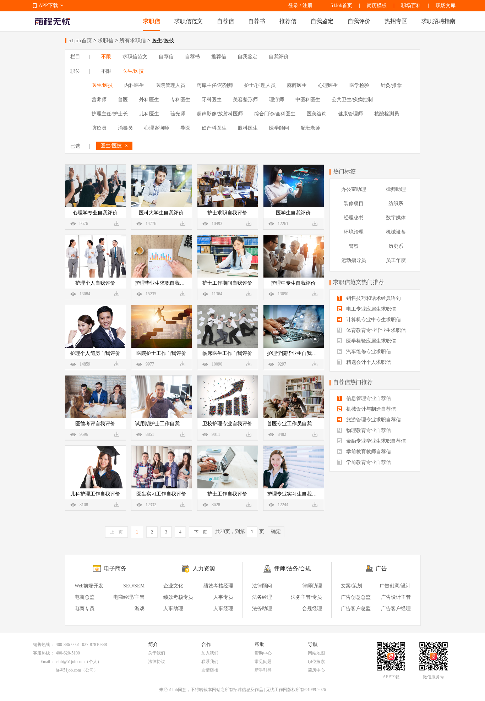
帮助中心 (263, 653)
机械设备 (396, 232)
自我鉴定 (322, 21)
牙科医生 (212, 99)
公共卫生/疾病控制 (352, 99)
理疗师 (276, 99)
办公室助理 (353, 189)
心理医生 (328, 85)
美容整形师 (245, 99)
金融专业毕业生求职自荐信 (375, 441)
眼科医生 (248, 128)
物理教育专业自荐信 (368, 430)
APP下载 (48, 5)
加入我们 (209, 653)
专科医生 (180, 99)
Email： (47, 661)
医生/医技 (133, 71)
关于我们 (156, 653)
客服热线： (43, 653)
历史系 (395, 246)
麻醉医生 (297, 85)
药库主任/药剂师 (215, 85)
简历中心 (316, 670)
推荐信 (287, 21)
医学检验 (359, 85)
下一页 (200, 532)
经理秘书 (354, 217)
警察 (354, 246)
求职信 (151, 21)
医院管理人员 (170, 85)
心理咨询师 (156, 128)
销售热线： (43, 644)
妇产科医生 (214, 128)
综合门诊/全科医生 (274, 113)
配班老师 (310, 128)
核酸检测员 (386, 113)
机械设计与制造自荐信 (370, 409)
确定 (276, 531)
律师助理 (396, 189)
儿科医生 (149, 113)
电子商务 (115, 568)
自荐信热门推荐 (353, 382)
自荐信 (225, 21)
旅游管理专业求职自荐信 (373, 419)
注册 (307, 5)
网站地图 (316, 653)
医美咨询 (317, 113)
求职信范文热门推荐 (358, 282)
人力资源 (203, 568)
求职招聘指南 (438, 21)
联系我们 (209, 661)
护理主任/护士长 (110, 113)
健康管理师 (350, 113)
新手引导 (263, 670)
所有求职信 (132, 40)
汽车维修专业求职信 (368, 351)
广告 (381, 568)
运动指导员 (353, 260)
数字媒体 (396, 217)
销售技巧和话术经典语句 (373, 298)
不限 (106, 56)
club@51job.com (70, 661)
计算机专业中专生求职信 (373, 319)
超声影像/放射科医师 (220, 113)
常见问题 (263, 661)
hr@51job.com (68, 670)
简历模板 (377, 5)
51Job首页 (341, 5)
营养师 (99, 99)
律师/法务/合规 (292, 568)
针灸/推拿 (391, 85)
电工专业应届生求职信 (370, 309)
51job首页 (80, 40)
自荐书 (256, 21)
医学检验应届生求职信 (370, 341)
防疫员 (99, 128)
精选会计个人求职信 (368, 362)
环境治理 (354, 232)
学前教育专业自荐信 (368, 462)
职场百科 (411, 5)
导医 (185, 128)
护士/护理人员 (260, 85)
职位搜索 (316, 661)
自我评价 (359, 21)
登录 (293, 5)
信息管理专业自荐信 (368, 398)
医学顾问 (279, 128)
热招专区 (396, 21)
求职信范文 (188, 21)
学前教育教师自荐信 (368, 451)
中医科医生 (307, 99)
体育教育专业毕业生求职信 (375, 330)
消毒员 (125, 128)
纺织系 (395, 203)
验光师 (177, 113)
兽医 (123, 99)
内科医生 (134, 85)
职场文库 (446, 5)
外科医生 (149, 99)
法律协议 (156, 661)
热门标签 (344, 171)
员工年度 (396, 260)
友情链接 (209, 670)
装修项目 (354, 203)
